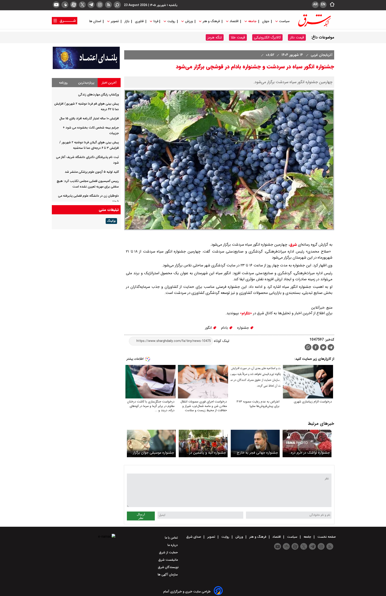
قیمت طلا (238, 37)
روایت (171, 21)
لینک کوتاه (221, 341)
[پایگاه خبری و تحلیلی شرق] (314, 26)
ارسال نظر (141, 516)
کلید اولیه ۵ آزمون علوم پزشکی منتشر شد (92, 171)
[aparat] (73, 4)
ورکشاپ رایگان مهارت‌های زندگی (98, 94)
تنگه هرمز (215, 37)
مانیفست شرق (168, 559)
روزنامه (63, 82)
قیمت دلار (297, 37)
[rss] (108, 4)
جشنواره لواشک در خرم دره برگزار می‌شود (310, 452)
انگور (209, 328)
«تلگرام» (245, 313)
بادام (225, 328)
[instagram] (99, 4)
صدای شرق (194, 536)
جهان (265, 21)
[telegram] (91, 4)
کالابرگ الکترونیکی (267, 37)
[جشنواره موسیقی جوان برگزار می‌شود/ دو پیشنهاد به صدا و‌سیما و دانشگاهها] (151, 443)
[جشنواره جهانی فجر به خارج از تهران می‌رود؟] (255, 443)
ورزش (189, 21)
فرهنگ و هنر (211, 21)
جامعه (252, 21)
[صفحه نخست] (330, 4)
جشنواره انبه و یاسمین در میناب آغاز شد (207, 452)
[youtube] (56, 4)
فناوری (139, 21)
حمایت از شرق (169, 552)
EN (323, 4)
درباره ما (173, 545)
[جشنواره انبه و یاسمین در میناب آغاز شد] (203, 443)
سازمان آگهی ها (168, 574)
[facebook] (315, 347)
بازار (127, 21)
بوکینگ (111, 221)
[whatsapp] (308, 347)
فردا (155, 21)
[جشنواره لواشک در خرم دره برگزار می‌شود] (307, 443)
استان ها (95, 21)
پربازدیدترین (86, 82)
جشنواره (243, 328)
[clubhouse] (64, 4)
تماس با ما (172, 537)
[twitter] (82, 4)
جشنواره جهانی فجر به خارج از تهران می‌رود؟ (256, 452)
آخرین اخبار (109, 82)
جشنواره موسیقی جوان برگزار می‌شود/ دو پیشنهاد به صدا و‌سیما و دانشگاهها (153, 452)
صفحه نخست (326, 536)
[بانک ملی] (86, 68)
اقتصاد (234, 21)
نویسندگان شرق (168, 567)
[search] (117, 4)
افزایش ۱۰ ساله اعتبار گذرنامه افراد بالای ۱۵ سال (89, 118)
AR (315, 4)
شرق (293, 245)
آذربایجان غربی (321, 55)
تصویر (115, 21)
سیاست (284, 21)
